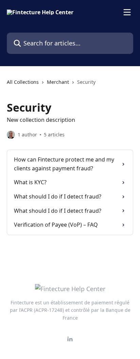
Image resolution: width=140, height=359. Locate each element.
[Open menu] (127, 12)
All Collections (23, 82)
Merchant (58, 82)
